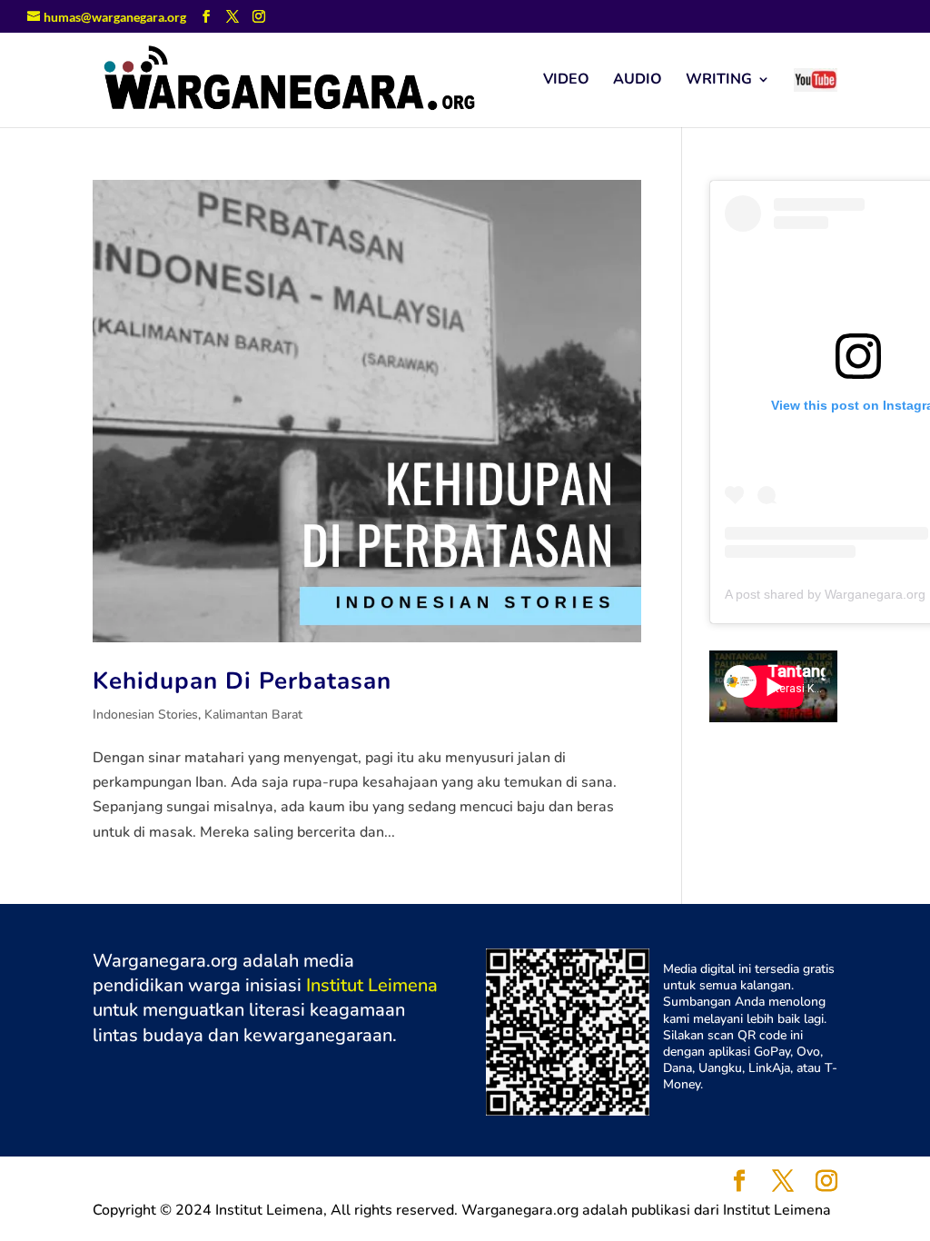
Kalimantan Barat (253, 714)
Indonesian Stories (145, 714)
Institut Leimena (372, 985)
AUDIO (637, 81)
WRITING (719, 81)
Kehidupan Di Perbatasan (242, 681)
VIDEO (566, 81)
